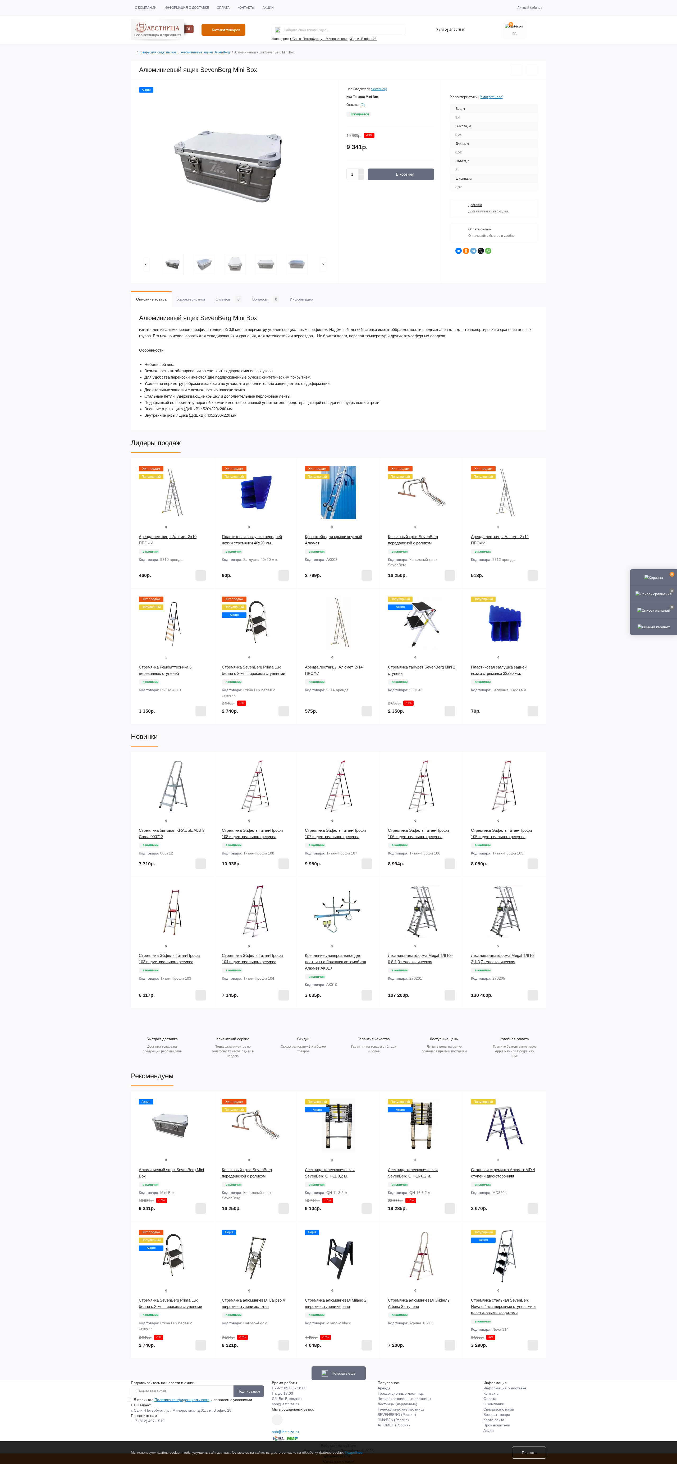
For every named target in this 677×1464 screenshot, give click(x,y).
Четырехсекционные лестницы (404, 1399)
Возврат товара (496, 1414)
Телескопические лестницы (401, 1409)
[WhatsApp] (488, 251)
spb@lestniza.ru (285, 1404)
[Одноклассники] (466, 251)
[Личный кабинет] (653, 626)
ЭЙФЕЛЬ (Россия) (393, 1420)
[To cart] (200, 575)
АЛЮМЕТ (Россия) (394, 1425)
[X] (481, 251)
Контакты (246, 8)
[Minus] (361, 177)
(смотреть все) (491, 97)
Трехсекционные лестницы (401, 1393)
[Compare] (206, 486)
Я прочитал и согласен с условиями (193, 1400)
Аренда (384, 1388)
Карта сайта (493, 1420)
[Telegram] (473, 251)
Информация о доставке (186, 8)
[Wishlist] (206, 476)
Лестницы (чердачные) (397, 1404)
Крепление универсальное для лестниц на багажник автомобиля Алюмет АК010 (335, 961)
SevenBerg (379, 89)
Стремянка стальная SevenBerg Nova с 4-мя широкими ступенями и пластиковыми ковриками (503, 1306)
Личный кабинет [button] (530, 8)
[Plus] (361, 171)
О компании (146, 8)
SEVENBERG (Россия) (397, 1414)
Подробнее (353, 1452)
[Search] (277, 30)
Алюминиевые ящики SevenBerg (205, 52)
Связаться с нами (498, 1409)
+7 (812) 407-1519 (449, 30)
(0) (363, 105)
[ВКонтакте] (458, 251)
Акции (268, 8)
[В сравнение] (532, 69)
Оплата (223, 8)
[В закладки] (516, 69)
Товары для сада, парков (157, 52)
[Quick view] (206, 466)
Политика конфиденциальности (181, 1400)
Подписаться (248, 1391)
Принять (529, 1453)
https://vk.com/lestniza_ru (277, 1420)
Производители (496, 1425)
